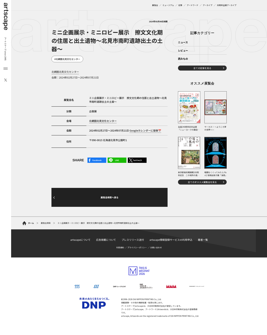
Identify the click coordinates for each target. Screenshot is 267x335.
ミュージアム (168, 5)
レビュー (183, 50)
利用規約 (120, 247)
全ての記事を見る (202, 68)
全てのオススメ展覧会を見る (202, 182)
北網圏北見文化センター (68, 59)
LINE (117, 160)
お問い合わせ (156, 247)
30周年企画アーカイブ (226, 5)
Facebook (97, 160)
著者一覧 (203, 239)
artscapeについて (80, 239)
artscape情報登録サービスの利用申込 (170, 239)
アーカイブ (207, 5)
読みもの (183, 58)
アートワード (192, 5)
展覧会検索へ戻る (109, 197)
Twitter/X (137, 160)
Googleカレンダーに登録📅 (145, 130)
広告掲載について (106, 239)
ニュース (183, 42)
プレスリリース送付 (133, 239)
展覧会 (155, 5)
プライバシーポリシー (137, 247)
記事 (180, 5)
